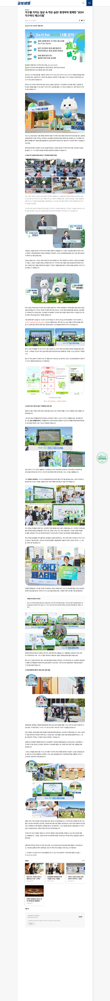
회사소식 (27, 10)
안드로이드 (52, 401)
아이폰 (59, 401)
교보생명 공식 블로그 (34, 915)
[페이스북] (80, 21)
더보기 (83, 860)
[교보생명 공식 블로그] (25, 3)
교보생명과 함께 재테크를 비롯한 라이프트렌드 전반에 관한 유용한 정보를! (44, 920)
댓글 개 (27, 909)
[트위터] (82, 21)
